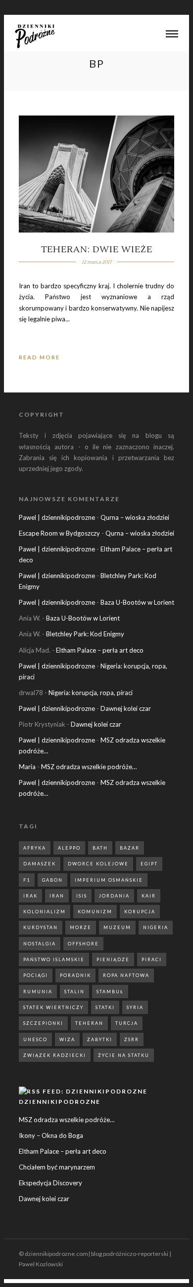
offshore (83, 943)
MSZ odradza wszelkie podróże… (89, 767)
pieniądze (113, 959)
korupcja (139, 911)
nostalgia (39, 943)
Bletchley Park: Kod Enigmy (85, 634)
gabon (52, 880)
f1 (26, 880)
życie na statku (123, 1055)
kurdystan (40, 927)
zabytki (99, 1039)
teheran (89, 1023)
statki (105, 1007)
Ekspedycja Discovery (50, 1183)
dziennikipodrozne (59, 1101)
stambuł (110, 991)
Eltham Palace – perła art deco (100, 650)
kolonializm (44, 911)
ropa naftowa (126, 975)
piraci (152, 959)
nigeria (155, 927)
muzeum (117, 927)
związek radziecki (54, 1055)
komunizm (95, 911)
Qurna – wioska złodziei (134, 517)
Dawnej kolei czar (125, 708)
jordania (114, 895)
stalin (74, 991)
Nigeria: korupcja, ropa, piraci (90, 693)
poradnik (75, 975)
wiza (67, 1039)
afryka (34, 848)
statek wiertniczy (53, 1007)
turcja (126, 1023)
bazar (130, 848)
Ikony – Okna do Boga (51, 1135)
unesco (35, 1039)
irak (30, 895)
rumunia (37, 991)
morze (81, 927)
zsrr (131, 1039)
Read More (39, 357)
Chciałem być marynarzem (57, 1167)
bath (100, 848)
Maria (27, 767)
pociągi (35, 975)
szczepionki (43, 1023)
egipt (149, 863)
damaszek (39, 863)
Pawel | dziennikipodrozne (57, 517)
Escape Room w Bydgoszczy (59, 533)
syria (135, 1007)
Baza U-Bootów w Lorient (137, 602)
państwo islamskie (54, 959)
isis (81, 895)
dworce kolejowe (98, 863)
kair (149, 895)
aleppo (69, 848)
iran (56, 895)
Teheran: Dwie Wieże (96, 249)
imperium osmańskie (109, 880)
